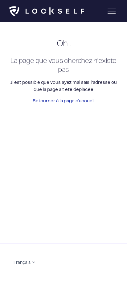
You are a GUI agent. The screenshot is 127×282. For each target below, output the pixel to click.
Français (22, 262)
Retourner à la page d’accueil (63, 101)
